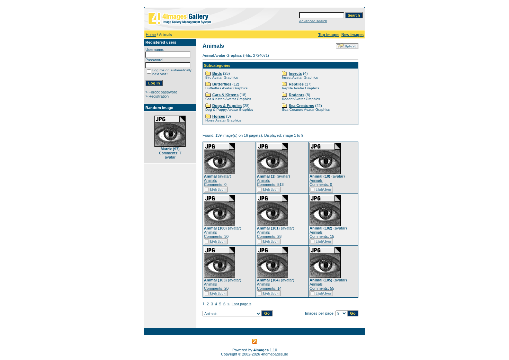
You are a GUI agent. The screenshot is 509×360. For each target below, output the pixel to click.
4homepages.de (274, 354)
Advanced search (313, 21)
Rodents (296, 95)
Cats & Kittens (225, 95)
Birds (217, 73)
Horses (218, 116)
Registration (159, 96)
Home (151, 35)
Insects (295, 73)
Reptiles (296, 84)
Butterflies (221, 84)
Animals (210, 180)
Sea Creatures (301, 106)
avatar (224, 176)
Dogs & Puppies (227, 106)
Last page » (241, 304)
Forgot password (163, 92)
